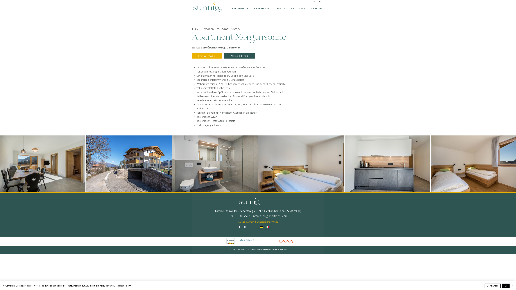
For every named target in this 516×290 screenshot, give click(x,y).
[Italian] (267, 227)
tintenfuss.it (267, 249)
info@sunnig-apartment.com (270, 216)
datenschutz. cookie (245, 249)
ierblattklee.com (281, 249)
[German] (261, 227)
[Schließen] (512, 286)
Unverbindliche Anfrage (267, 221)
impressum (233, 249)
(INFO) (128, 285)
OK (506, 285)
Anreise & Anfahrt (246, 221)
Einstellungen (492, 285)
